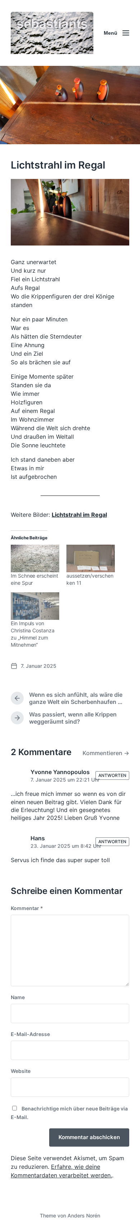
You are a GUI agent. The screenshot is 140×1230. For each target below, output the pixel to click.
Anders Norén (83, 1215)
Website (21, 1071)
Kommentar (27, 908)
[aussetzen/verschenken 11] (90, 558)
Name (18, 997)
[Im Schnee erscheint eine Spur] (35, 558)
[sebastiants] (52, 33)
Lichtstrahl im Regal (79, 514)
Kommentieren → (106, 753)
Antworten (112, 775)
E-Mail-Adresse (30, 1034)
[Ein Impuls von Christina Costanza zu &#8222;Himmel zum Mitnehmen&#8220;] (35, 606)
